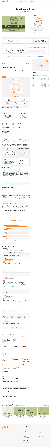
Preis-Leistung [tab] (18, 129)
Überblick (20, 12)
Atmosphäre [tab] (12, 129)
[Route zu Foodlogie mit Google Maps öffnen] (47, 61)
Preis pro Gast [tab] (13, 219)
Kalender (40, 1)
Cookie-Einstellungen (26, 437)
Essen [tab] (3, 129)
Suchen (33, 1)
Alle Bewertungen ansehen (16, 331)
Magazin (37, 1)
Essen (27, 6)
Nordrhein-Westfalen (23, 6)
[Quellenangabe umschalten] (47, 70)
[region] (40, 65)
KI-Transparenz (25, 436)
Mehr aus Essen (46, 405)
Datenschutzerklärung (26, 435)
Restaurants (45, 1)
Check (25, 12)
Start (15, 6)
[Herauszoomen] (33, 62)
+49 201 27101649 (32, 32)
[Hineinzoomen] (33, 60)
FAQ (23, 429)
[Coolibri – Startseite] (6, 1)
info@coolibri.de (40, 432)
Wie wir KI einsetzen (40, 56)
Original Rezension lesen (8, 260)
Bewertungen (30, 12)
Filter (4, 252)
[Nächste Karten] (47, 413)
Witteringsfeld (31, 6)
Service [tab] (7, 129)
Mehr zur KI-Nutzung (22, 250)
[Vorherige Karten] (4, 413)
